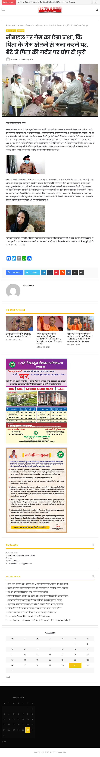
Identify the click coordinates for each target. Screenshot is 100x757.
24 (12, 665)
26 (37, 665)
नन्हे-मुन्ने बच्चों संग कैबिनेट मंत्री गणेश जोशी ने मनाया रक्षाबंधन (36, 2)
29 (75, 665)
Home (10, 25)
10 (12, 654)
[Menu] (3, 11)
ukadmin (14, 60)
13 (50, 654)
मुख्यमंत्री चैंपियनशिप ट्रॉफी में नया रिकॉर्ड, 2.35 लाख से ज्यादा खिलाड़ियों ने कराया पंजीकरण (38, 596)
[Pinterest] (56, 272)
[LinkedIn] (43, 272)
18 (25, 660)
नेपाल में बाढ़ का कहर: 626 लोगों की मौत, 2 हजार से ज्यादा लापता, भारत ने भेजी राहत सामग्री (38, 584)
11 (25, 654)
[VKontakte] (68, 272)
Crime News (19, 25)
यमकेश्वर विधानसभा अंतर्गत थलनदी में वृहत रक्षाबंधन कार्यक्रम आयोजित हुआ (32, 612)
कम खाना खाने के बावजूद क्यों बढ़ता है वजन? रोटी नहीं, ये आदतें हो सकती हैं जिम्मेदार (35, 600)
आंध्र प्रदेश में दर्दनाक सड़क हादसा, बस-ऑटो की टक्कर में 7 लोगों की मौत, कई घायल (35, 604)
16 (88, 654)
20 (50, 660)
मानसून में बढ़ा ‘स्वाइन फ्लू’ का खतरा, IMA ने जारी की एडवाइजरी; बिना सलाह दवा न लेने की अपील (39, 620)
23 (88, 660)
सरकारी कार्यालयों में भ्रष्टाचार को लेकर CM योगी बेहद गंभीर (18, 335)
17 (12, 660)
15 (75, 654)
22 (75, 660)
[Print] (81, 272)
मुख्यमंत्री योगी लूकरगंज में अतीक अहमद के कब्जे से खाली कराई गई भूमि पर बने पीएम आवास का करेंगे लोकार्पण (79, 338)
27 (50, 665)
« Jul (8, 677)
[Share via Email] (75, 272)
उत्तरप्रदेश (21, 31)
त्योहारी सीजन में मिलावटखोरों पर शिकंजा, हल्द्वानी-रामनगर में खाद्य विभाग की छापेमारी (34, 608)
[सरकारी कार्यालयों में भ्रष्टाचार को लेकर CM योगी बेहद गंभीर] (19, 323)
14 (63, 654)
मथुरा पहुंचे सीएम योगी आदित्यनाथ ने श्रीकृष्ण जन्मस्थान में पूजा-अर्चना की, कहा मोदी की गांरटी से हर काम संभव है (49, 339)
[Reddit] (62, 272)
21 (63, 660)
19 (37, 660)
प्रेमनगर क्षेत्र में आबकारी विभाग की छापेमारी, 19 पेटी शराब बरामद (29, 616)
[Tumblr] (50, 272)
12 (37, 654)
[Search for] (96, 11)
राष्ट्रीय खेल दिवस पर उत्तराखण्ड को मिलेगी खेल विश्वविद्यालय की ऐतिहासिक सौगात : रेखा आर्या (38, 588)
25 (25, 665)
